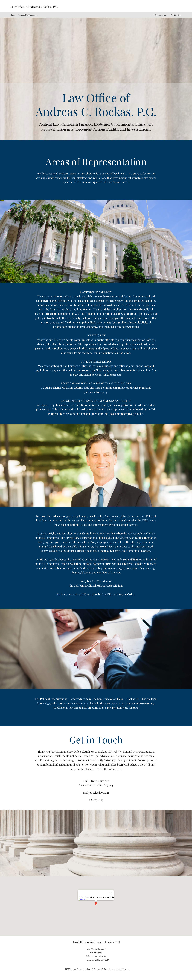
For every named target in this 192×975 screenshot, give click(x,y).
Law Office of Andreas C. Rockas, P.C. (34, 7)
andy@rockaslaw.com (159, 15)
